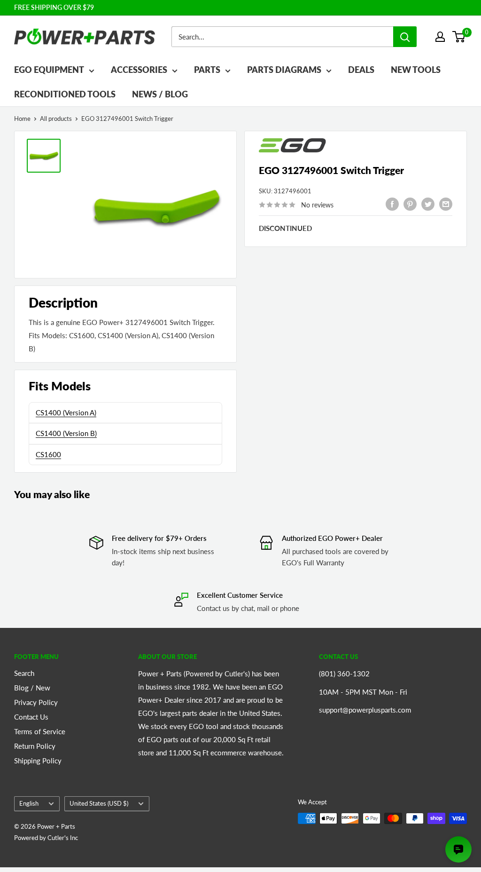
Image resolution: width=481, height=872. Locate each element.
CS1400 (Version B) (66, 433)
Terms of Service (39, 731)
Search (24, 673)
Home (22, 118)
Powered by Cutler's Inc (46, 837)
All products (56, 118)
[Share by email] (445, 204)
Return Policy (34, 746)
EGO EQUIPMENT (49, 69)
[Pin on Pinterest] (410, 204)
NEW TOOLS (416, 69)
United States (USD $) (99, 803)
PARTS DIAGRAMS (284, 69)
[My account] (440, 37)
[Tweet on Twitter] (427, 204)
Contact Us (31, 717)
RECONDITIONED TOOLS (65, 94)
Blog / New (32, 687)
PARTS (207, 69)
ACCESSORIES (139, 69)
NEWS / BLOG (160, 94)
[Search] (405, 36)
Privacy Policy (36, 702)
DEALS (361, 69)
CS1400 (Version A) (66, 412)
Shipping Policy (38, 760)
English (29, 803)
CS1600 (48, 454)
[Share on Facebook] (392, 204)
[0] (459, 36)
